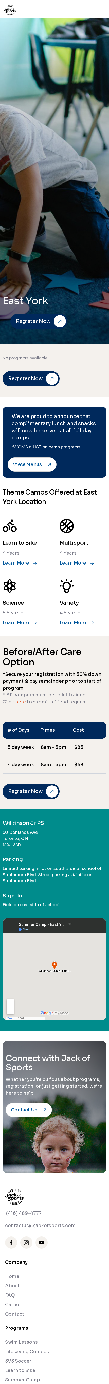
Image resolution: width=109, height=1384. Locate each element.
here (20, 702)
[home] (10, 9)
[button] (100, 9)
